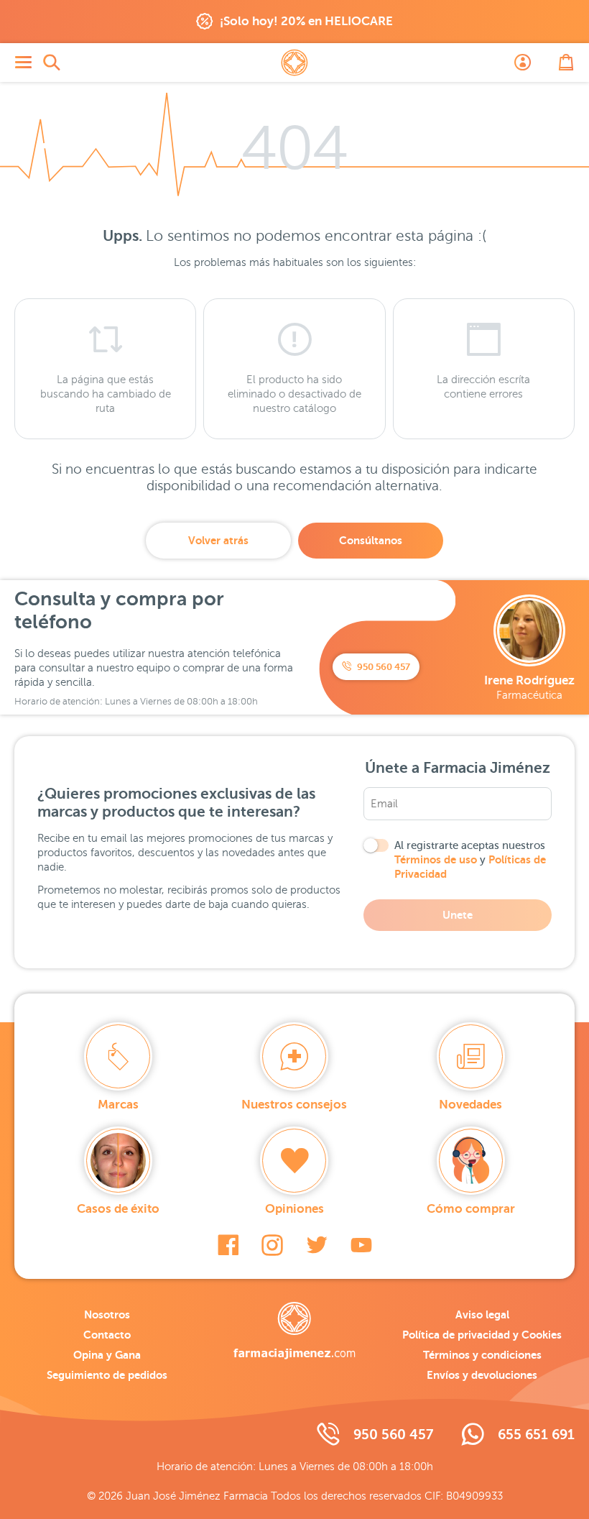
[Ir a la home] (294, 1330)
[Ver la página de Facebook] (228, 1245)
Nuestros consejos (294, 1104)
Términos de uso (435, 859)
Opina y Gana (107, 1355)
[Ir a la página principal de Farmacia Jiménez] (294, 62)
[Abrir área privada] (523, 62)
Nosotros (107, 1314)
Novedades (470, 1104)
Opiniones (294, 1209)
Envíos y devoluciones (482, 1375)
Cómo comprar (471, 1209)
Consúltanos (370, 540)
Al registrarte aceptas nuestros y (470, 860)
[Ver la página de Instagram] (272, 1245)
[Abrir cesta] (566, 62)
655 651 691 (536, 1434)
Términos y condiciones (482, 1355)
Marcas (118, 1104)
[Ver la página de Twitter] (317, 1245)
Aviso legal (482, 1314)
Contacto (107, 1334)
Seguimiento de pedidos (107, 1375)
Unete (457, 915)
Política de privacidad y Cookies (482, 1334)
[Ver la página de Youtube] (361, 1245)
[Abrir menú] (23, 62)
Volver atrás (218, 540)
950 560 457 (382, 666)
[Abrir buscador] (51, 62)
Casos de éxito (118, 1209)
